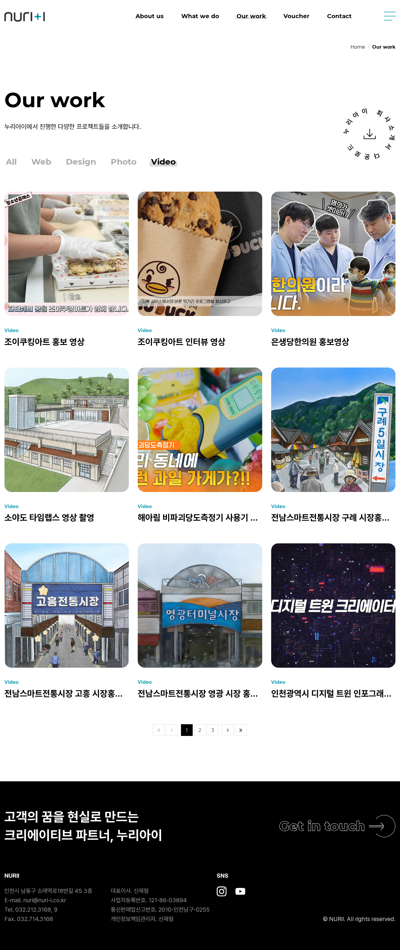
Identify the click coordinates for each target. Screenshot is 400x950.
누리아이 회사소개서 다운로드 (369, 133)
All (11, 162)
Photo (123, 162)
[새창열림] (222, 891)
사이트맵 (390, 16)
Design (81, 162)
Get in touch (322, 826)
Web (41, 162)
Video (163, 162)
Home (358, 47)
